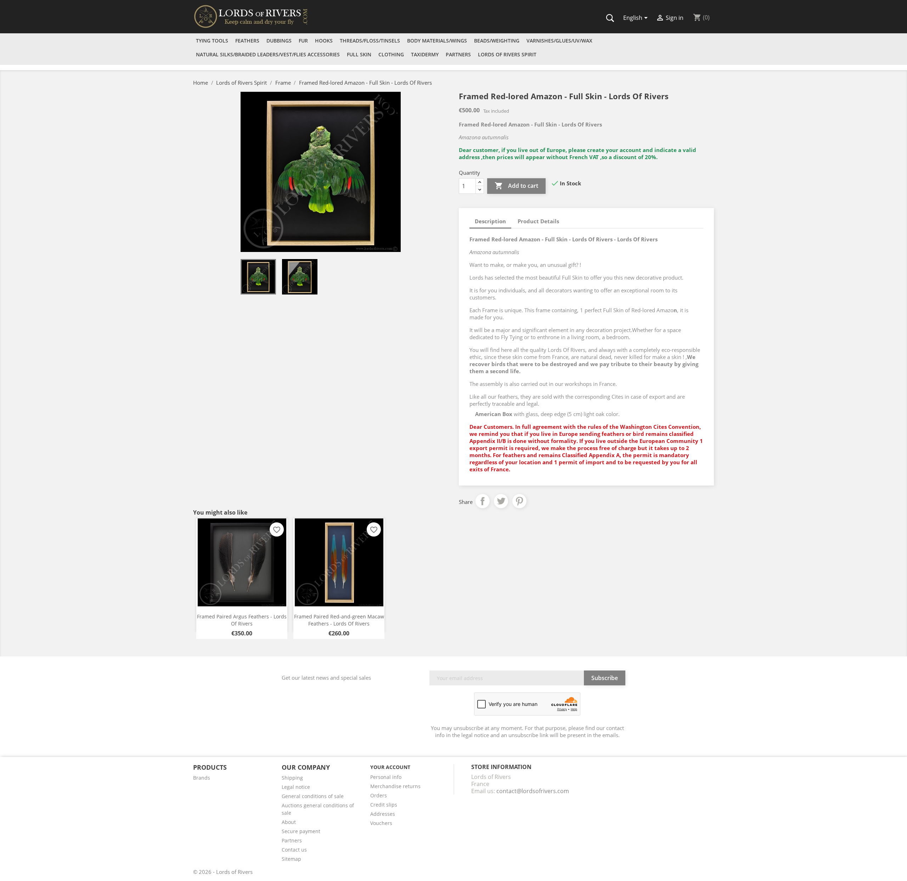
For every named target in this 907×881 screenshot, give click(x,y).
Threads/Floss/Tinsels (370, 40)
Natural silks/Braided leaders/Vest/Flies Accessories (268, 54)
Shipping (292, 777)
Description (490, 221)
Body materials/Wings (437, 40)
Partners (458, 54)
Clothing (391, 54)
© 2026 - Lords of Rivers (223, 871)
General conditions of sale (313, 796)
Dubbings (279, 40)
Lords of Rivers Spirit (507, 54)
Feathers (247, 40)
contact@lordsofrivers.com (532, 791)
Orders (378, 795)
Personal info (385, 777)
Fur (303, 40)
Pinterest (519, 501)
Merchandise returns (395, 786)
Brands (201, 777)
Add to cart (516, 185)
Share (482, 501)
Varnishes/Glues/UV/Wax (559, 40)
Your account (390, 767)
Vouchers (381, 823)
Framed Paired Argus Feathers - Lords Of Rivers (242, 620)
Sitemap (291, 858)
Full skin (359, 54)
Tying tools (212, 40)
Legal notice (296, 787)
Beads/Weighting (496, 40)
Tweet (501, 501)
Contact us (294, 849)
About (289, 822)
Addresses (382, 813)
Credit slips (383, 804)
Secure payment (301, 831)
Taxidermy (425, 54)
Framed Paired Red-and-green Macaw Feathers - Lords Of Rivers (339, 620)
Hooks (324, 40)
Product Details (538, 221)
